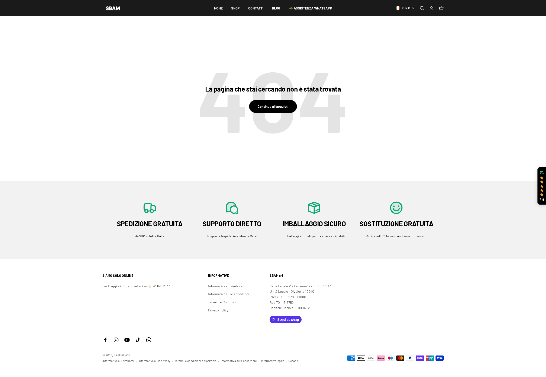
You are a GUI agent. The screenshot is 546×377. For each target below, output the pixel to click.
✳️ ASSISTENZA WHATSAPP (310, 8)
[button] (541, 186)
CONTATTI (255, 8)
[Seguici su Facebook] (105, 340)
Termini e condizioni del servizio (195, 361)
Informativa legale (272, 361)
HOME (218, 8)
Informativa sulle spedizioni (228, 294)
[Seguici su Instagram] (116, 340)
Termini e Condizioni (223, 302)
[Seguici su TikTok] (138, 340)
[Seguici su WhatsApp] (149, 340)
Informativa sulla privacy (154, 361)
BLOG (276, 8)
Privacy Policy (218, 310)
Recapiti (293, 361)
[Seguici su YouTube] (127, 340)
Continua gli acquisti (273, 106)
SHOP (235, 8)
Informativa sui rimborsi (226, 286)
